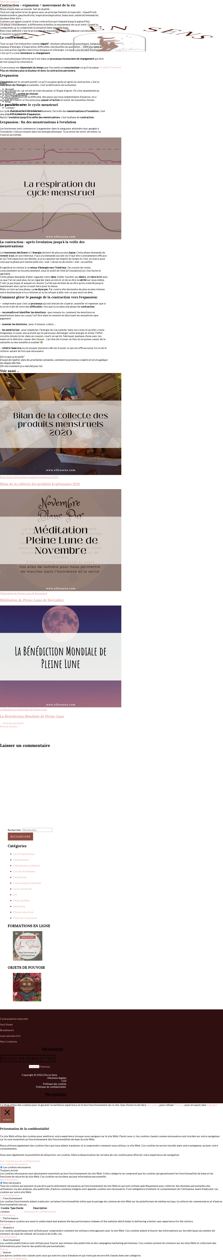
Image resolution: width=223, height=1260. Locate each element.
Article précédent (12, 723)
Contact (10, 107)
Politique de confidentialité (51, 1086)
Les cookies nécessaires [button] (14, 1164)
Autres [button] (4, 1249)
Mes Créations (9, 1041)
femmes (30, 871)
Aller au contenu (9, 1)
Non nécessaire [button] (9, 1179)
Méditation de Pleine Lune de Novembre (32, 600)
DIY (15, 894)
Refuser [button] (179, 1104)
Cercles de (19, 871)
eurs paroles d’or (11, 1035)
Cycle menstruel (22, 888)
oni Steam (7, 1024)
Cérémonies (20, 877)
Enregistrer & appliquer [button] (13, 1258)
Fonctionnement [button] (9, 1195)
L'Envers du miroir (23, 912)
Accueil (9, 89)
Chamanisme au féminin (26, 865)
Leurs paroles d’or (15, 104)
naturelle (35, 882)
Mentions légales (56, 1077)
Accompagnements (16, 95)
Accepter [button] (153, 1104)
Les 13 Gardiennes (23, 853)
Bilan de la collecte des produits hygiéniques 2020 (40, 484)
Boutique (10, 92)
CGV (63, 1080)
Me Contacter (18, 113)
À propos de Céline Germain (26, 110)
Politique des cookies (54, 1083)
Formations (11, 98)
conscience (30, 917)
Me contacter (52, 1049)
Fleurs (17, 900)
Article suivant (10, 726)
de (22, 900)
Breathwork (7, 1030)
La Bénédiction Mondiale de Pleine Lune (32, 716)
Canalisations (21, 859)
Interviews (19, 906)
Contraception (21, 882)
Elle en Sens (7, 7)
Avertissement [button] (8, 1236)
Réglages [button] (212, 1104)
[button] (111, 83)
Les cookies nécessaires (17, 1167)
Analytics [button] (5, 1224)
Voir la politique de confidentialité (20, 1160)
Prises (17, 917)
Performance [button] (7, 1215)
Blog (8, 101)
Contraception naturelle (14, 1018)
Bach (27, 900)
